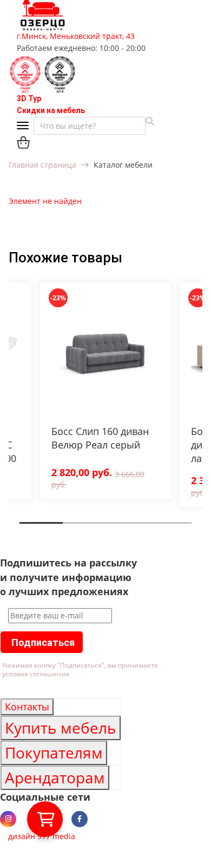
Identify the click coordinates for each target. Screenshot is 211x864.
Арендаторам (55, 777)
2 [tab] (66, 530)
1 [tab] (22, 530)
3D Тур (29, 98)
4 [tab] (152, 530)
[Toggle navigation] (25, 126)
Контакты (27, 706)
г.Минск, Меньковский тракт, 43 (76, 36)
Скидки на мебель (51, 110)
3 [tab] (109, 530)
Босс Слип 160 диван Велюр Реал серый (100, 438)
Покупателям (54, 752)
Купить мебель (60, 727)
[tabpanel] (105, 390)
